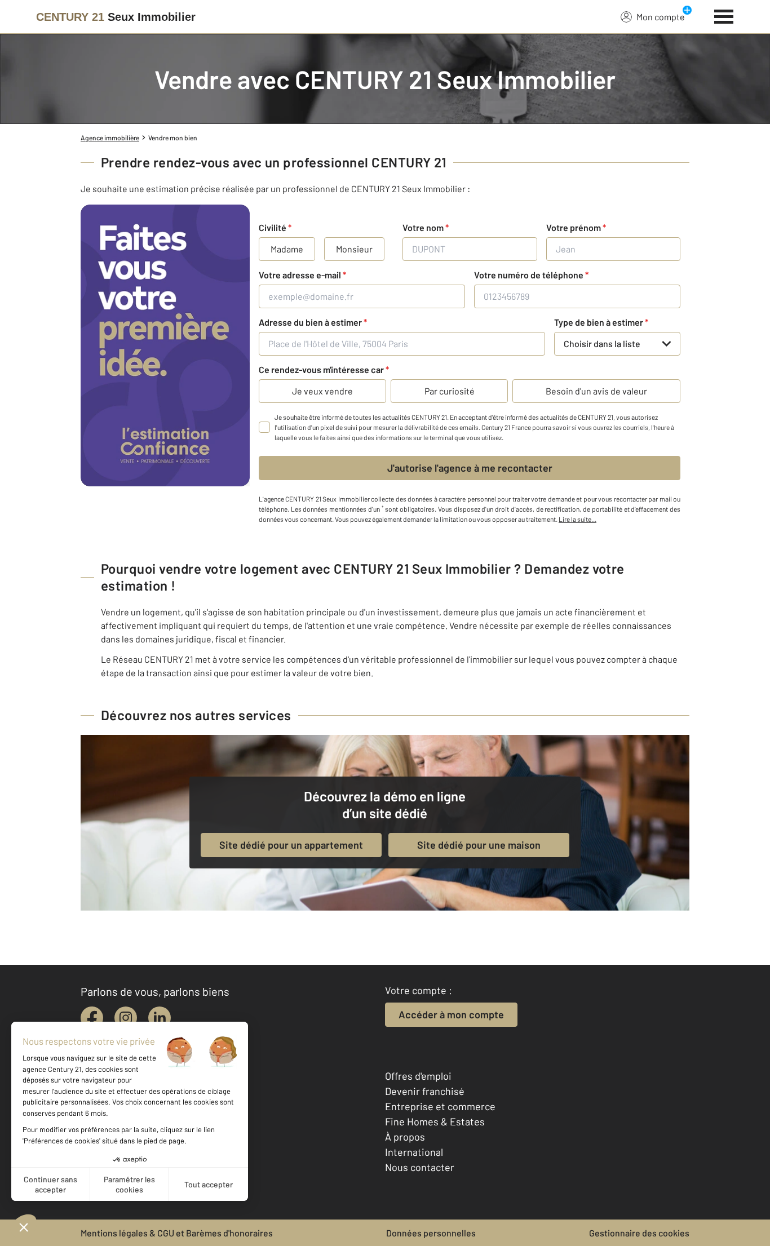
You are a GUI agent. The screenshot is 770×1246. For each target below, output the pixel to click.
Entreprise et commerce (440, 1106)
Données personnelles (431, 1232)
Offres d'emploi (418, 1076)
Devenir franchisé (424, 1091)
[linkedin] (159, 1017)
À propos (405, 1136)
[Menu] (724, 15)
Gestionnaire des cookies (639, 1232)
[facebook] (92, 1017)
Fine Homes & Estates (435, 1121)
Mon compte (660, 16)
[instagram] (125, 1017)
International (414, 1152)
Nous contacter (419, 1167)
